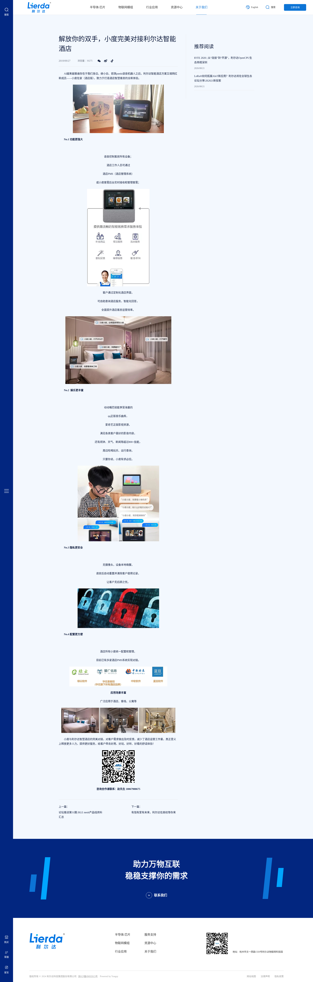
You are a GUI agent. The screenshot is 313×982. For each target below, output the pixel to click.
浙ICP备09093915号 (88, 976)
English (254, 7)
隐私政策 (279, 976)
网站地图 (251, 976)
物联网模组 (125, 7)
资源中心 (177, 7)
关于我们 (201, 7)
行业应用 (152, 7)
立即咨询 (295, 7)
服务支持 (150, 934)
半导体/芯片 (97, 7)
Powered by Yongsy (109, 976)
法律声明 (265, 976)
